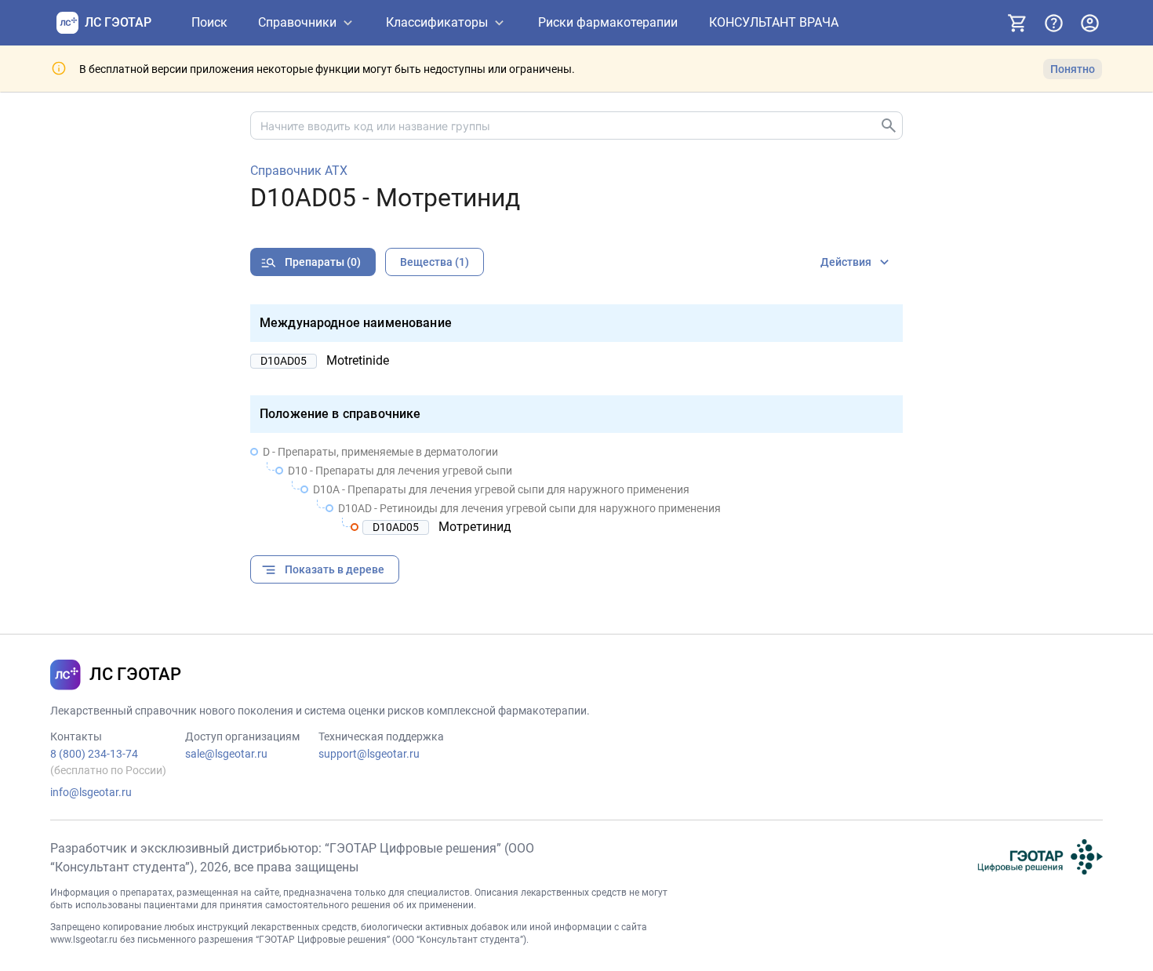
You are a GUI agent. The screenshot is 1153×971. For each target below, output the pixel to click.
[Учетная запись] (1089, 22)
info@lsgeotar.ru (91, 792)
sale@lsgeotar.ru (226, 753)
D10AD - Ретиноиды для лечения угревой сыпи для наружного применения (529, 508)
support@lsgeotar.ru (369, 753)
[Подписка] (1017, 22)
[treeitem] (576, 489)
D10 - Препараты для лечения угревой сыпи (400, 470)
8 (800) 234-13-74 (94, 753)
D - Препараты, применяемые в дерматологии (380, 451)
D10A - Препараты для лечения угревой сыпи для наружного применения (501, 489)
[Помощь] (1053, 22)
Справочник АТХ (298, 171)
